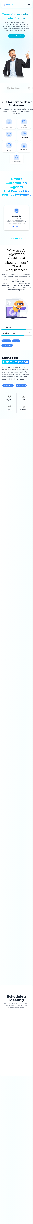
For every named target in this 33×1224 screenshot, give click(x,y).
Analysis (16, 341)
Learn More (8, 385)
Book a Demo (21, 385)
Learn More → (16, 226)
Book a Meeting (17, 36)
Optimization (7, 345)
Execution (6, 341)
